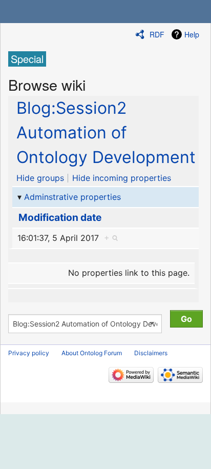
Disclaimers (150, 353)
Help (191, 34)
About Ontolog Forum (91, 353)
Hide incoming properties (121, 178)
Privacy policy (28, 353)
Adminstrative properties (72, 197)
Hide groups (40, 178)
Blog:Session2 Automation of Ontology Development (106, 132)
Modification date (59, 217)
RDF (157, 34)
